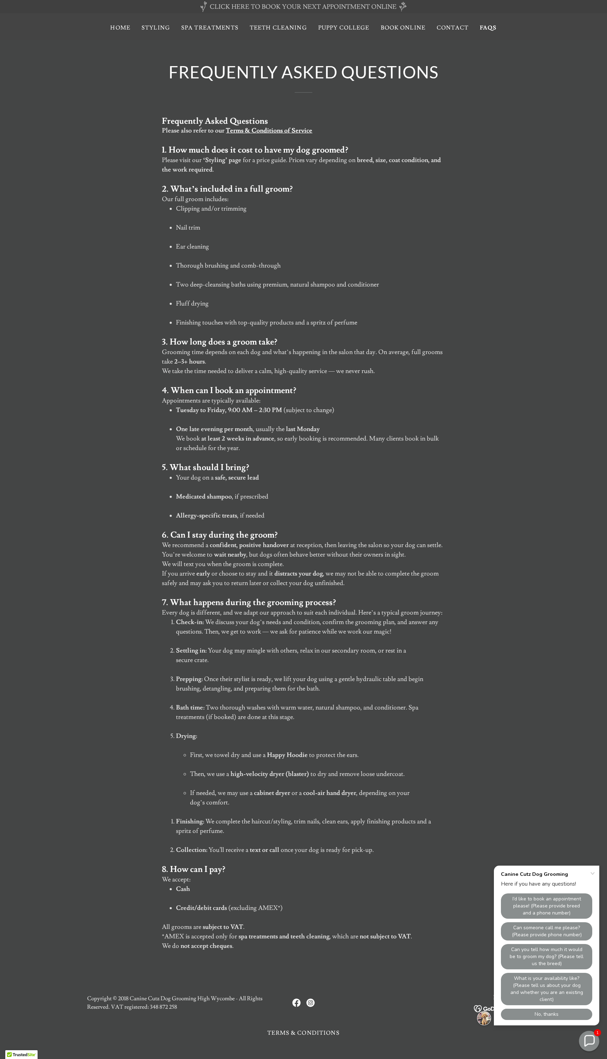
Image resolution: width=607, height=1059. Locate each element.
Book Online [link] (403, 27)
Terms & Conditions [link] (303, 1032)
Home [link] (120, 27)
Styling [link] (156, 27)
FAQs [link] (488, 27)
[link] (296, 1003)
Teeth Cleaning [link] (278, 27)
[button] (589, 1041)
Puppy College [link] (344, 27)
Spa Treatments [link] (210, 27)
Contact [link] (453, 27)
